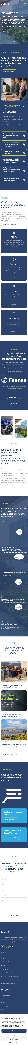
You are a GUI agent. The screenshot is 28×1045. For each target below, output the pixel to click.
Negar (14, 1035)
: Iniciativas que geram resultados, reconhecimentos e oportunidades (11, 549)
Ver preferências (14, 1039)
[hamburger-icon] (25, 3)
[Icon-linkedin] (9, 946)
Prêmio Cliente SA (18, 606)
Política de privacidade (14, 1042)
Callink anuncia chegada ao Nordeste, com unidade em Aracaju (14, 745)
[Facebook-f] (2, 946)
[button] (26, 1015)
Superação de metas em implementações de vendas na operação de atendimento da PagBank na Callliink (13, 574)
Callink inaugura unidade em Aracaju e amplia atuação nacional (13, 686)
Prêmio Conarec (18, 581)
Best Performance (19, 556)
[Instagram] (5, 946)
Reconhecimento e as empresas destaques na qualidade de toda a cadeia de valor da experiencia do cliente (13, 599)
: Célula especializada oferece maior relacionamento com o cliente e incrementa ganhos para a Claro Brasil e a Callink (11, 625)
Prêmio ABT (19, 532)
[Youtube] (12, 946)
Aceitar (14, 1031)
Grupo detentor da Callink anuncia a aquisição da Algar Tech (13, 715)
